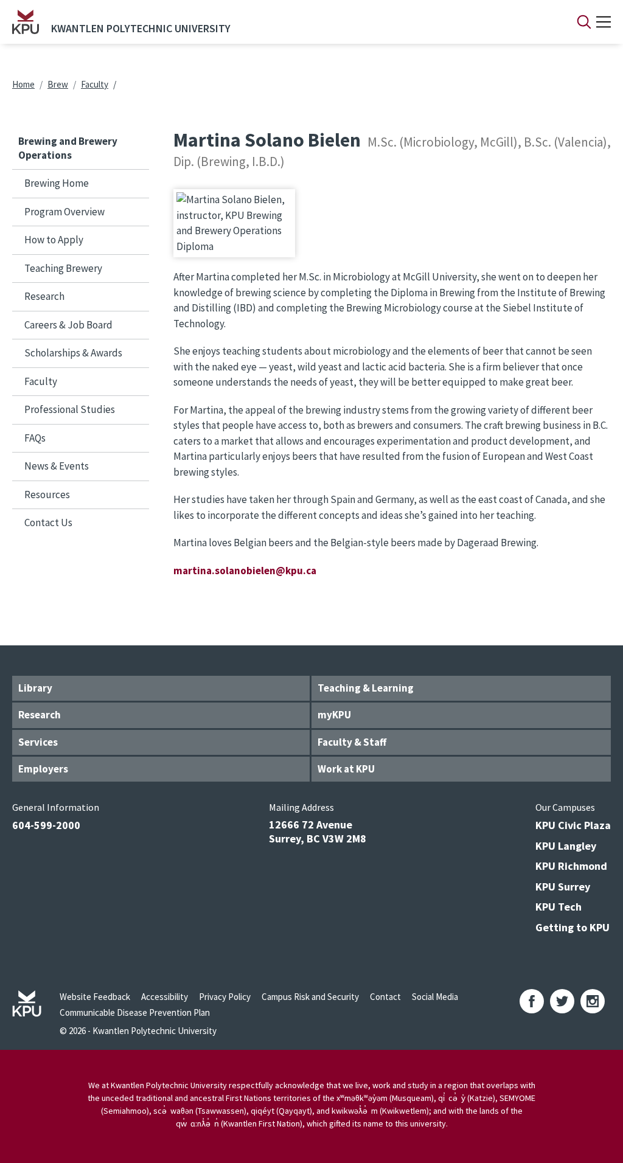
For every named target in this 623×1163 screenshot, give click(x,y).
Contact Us (48, 522)
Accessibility (164, 996)
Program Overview (64, 211)
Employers (43, 769)
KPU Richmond (571, 866)
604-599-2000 (46, 825)
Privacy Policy (225, 996)
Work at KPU (346, 769)
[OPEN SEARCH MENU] (584, 22)
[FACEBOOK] (532, 1001)
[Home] (25, 22)
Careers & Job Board (68, 325)
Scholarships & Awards (73, 352)
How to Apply (53, 239)
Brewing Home (56, 183)
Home (23, 84)
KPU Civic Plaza (573, 825)
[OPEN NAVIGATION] (603, 22)
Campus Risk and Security (310, 996)
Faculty (94, 84)
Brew (57, 84)
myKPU (334, 714)
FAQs (35, 438)
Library (35, 688)
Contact (385, 996)
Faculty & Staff (352, 742)
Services (38, 742)
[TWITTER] (562, 1001)
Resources (47, 494)
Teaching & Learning (366, 688)
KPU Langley (565, 846)
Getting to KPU (572, 927)
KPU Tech (558, 907)
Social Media (435, 996)
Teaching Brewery (63, 268)
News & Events (56, 466)
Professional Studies (69, 409)
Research (44, 296)
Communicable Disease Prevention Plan (135, 1012)
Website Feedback (95, 996)
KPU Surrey (562, 887)
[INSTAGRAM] (592, 1001)
